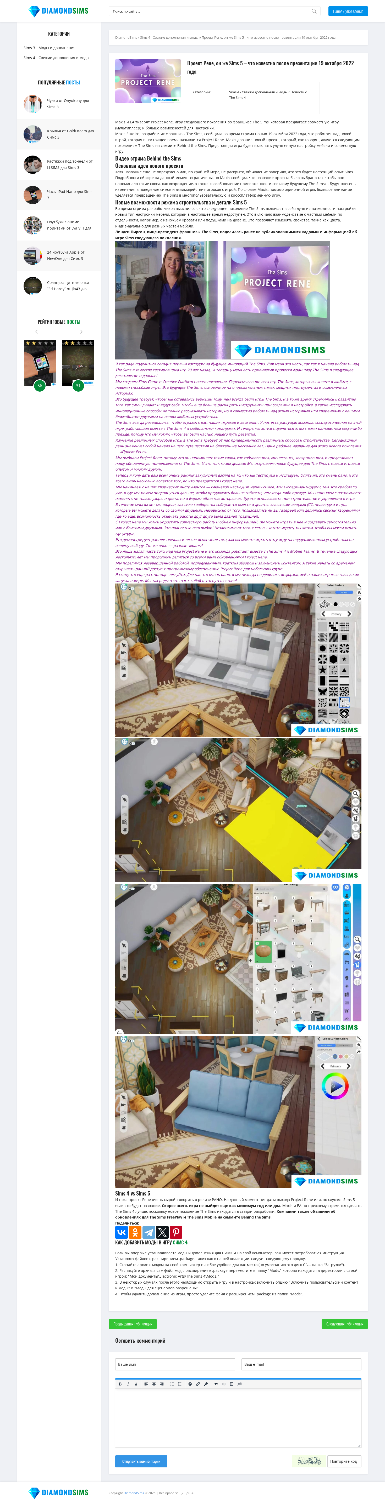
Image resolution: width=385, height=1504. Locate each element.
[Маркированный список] (172, 1384)
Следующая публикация (344, 1323)
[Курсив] (128, 1384)
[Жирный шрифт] (120, 1384)
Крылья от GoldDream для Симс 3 (70, 134)
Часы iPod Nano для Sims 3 (69, 194)
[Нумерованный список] (180, 1384)
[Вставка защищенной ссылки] (206, 1384)
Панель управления (348, 11)
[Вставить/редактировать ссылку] (198, 1384)
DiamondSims (126, 37)
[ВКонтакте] (121, 1232)
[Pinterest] (176, 1232)
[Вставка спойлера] (232, 1384)
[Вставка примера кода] (224, 1384)
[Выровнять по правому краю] (162, 1384)
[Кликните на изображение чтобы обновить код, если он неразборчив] (309, 1461)
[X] (162, 1232)
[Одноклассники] (135, 1232)
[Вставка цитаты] (216, 1384)
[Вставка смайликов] (190, 1384)
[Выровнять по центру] (154, 1384)
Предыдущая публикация (132, 1323)
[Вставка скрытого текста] (240, 1384)
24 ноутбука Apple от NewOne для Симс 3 (66, 255)
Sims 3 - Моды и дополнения (49, 47)
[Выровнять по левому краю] (146, 1384)
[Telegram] (148, 1232)
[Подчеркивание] (136, 1384)
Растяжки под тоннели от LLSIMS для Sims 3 (70, 164)
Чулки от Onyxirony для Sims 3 (68, 103)
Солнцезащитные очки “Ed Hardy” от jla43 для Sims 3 (68, 289)
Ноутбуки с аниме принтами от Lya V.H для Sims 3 (69, 228)
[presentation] (39, 330)
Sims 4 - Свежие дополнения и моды (56, 57)
